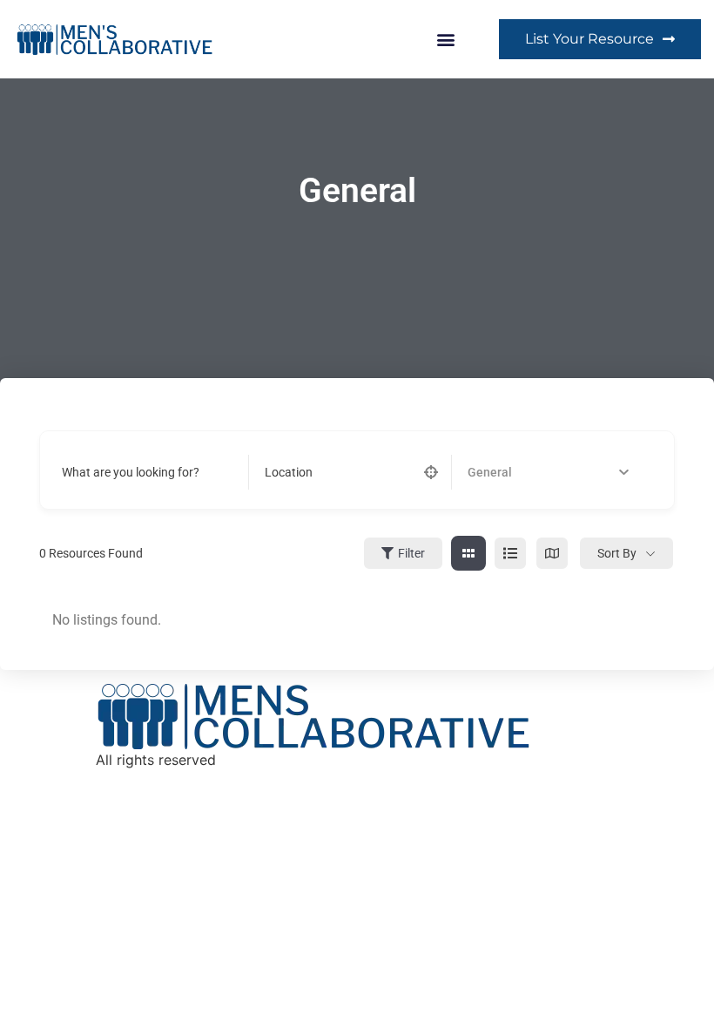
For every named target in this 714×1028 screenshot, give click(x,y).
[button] (446, 38)
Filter (411, 553)
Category (492, 472)
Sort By (617, 553)
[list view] (510, 553)
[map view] (552, 553)
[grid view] (468, 553)
